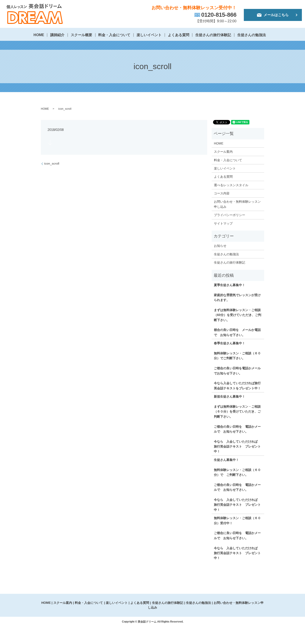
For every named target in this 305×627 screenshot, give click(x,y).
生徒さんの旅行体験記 (213, 35)
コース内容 (222, 193)
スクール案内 (223, 151)
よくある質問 (178, 35)
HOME (38, 35)
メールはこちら (276, 15)
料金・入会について (114, 35)
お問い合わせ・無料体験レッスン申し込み (237, 204)
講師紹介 (57, 35)
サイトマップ (223, 223)
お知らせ (220, 246)
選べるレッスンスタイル (231, 185)
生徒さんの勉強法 (251, 35)
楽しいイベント (149, 35)
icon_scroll (51, 163)
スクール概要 (81, 35)
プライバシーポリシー (229, 215)
